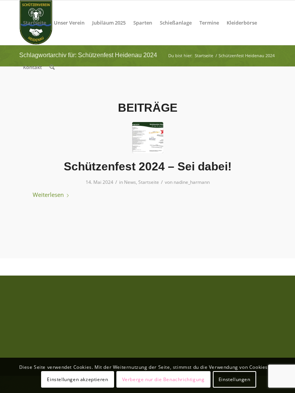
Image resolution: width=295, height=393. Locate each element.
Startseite (148, 182)
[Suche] (52, 67)
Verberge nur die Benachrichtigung (163, 379)
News (130, 182)
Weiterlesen (48, 194)
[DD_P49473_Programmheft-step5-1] (147, 137)
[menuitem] (34, 22)
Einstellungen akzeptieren (77, 379)
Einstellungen (234, 379)
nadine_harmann (192, 182)
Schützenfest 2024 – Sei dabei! (148, 166)
